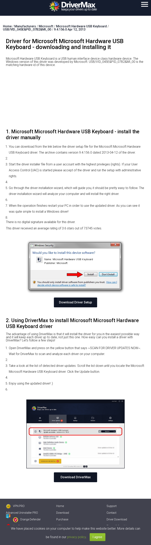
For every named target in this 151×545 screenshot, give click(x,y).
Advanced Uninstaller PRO (22, 512)
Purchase (62, 519)
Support (112, 506)
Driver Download (117, 519)
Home (60, 506)
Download (62, 512)
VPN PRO (19, 506)
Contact (111, 512)
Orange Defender (30, 519)
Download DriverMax (76, 477)
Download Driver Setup (75, 302)
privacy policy (76, 537)
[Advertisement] (75, 99)
